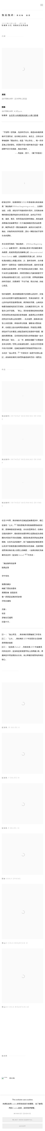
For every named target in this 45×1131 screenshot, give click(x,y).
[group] (22, 1032)
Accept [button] (22, 1126)
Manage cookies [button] (22, 1113)
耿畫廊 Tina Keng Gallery (5, 5)
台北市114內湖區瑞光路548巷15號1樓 (23, 115)
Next (35, 1032)
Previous (9, 1032)
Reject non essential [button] (22, 1120)
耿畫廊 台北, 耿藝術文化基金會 (15, 25)
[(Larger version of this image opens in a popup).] (22, 1032)
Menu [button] (41, 5)
